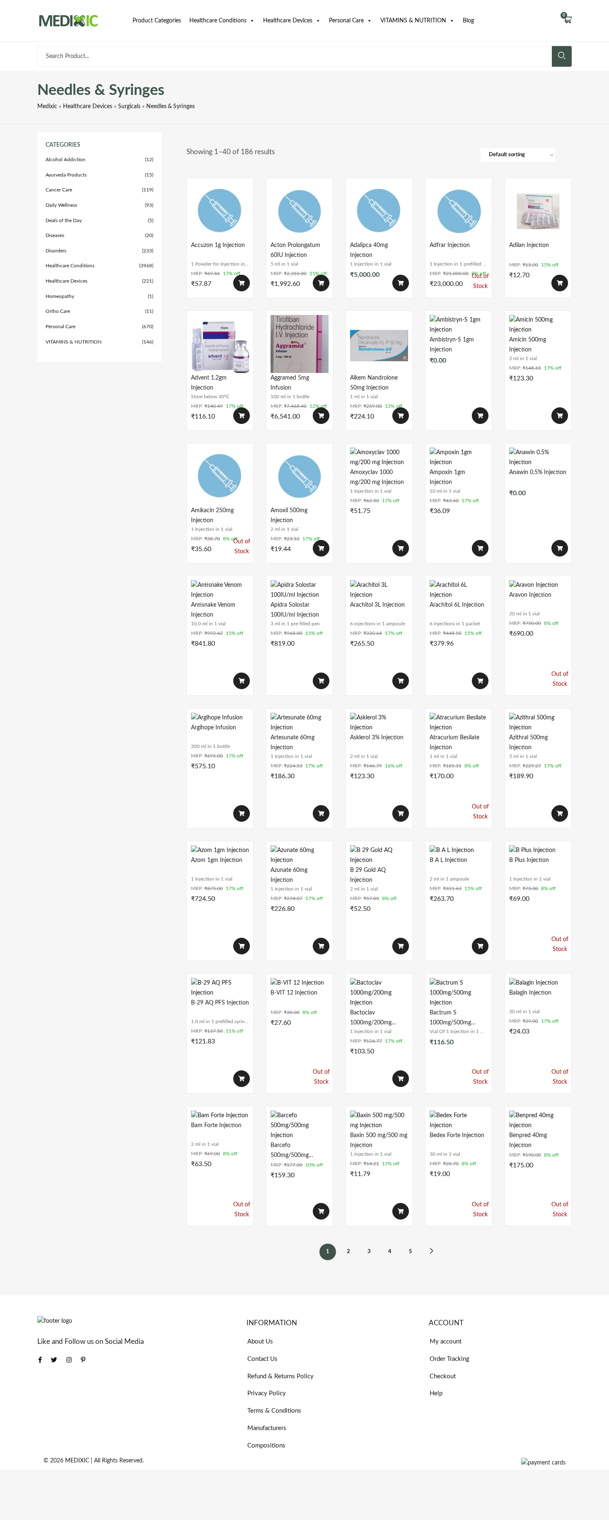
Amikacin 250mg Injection (212, 515)
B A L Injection (448, 860)
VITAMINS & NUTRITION (413, 21)
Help (436, 1393)
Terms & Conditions (274, 1411)
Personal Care (346, 21)
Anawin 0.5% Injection (537, 472)
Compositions (266, 1446)
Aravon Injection (530, 595)
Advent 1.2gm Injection (209, 383)
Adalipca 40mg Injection (369, 250)
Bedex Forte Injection (457, 1135)
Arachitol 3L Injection (377, 605)
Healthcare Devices (287, 21)
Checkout (443, 1376)
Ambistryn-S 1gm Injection (452, 345)
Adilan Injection (529, 245)
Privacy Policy (266, 1393)
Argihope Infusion (213, 728)
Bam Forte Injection (216, 1125)
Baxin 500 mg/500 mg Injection (378, 1140)
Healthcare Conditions (218, 21)
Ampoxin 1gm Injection (447, 477)
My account (446, 1341)
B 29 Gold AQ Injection (368, 875)
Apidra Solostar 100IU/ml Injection (295, 610)
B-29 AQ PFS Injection (220, 1003)
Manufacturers (266, 1428)
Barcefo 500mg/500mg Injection (290, 1150)
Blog (468, 21)
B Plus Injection (529, 860)
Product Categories (157, 21)
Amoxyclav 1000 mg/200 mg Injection (377, 477)
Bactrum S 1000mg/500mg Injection (450, 1018)
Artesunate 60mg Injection (292, 742)
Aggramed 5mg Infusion (290, 383)
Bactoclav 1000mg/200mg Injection (371, 1018)
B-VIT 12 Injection (294, 993)
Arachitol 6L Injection (457, 605)
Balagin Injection (530, 993)
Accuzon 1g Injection (218, 245)
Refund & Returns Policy (280, 1376)
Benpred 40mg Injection (528, 1140)
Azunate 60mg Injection (289, 875)
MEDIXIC (77, 1461)
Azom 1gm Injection (216, 860)
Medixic (47, 106)
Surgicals (129, 106)
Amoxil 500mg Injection (289, 515)
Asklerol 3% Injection (377, 738)
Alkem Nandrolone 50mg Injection (374, 383)
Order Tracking (449, 1359)
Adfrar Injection (450, 245)
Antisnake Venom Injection (213, 610)
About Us (260, 1341)
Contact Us (262, 1359)
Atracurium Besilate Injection (454, 742)
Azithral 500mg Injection (528, 742)
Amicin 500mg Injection (527, 345)
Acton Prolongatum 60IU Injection (295, 250)
